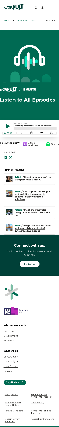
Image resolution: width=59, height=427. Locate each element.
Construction (11, 356)
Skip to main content (13, 3)
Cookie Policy (37, 402)
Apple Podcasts (33, 144)
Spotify (55, 144)
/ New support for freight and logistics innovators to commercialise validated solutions (32, 195)
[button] (5, 158)
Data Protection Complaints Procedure (42, 395)
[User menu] (43, 8)
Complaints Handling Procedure (41, 412)
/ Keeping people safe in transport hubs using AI (33, 178)
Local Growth (11, 366)
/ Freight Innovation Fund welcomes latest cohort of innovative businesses (33, 228)
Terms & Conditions (14, 411)
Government (11, 336)
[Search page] (36, 7)
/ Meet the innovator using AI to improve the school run (32, 212)
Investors (9, 340)
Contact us (29, 264)
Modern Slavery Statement (12, 420)
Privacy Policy (11, 394)
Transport (9, 371)
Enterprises (10, 331)
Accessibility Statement (42, 419)
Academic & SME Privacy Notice (13, 403)
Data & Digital (11, 361)
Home (7, 20)
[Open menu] (52, 8)
